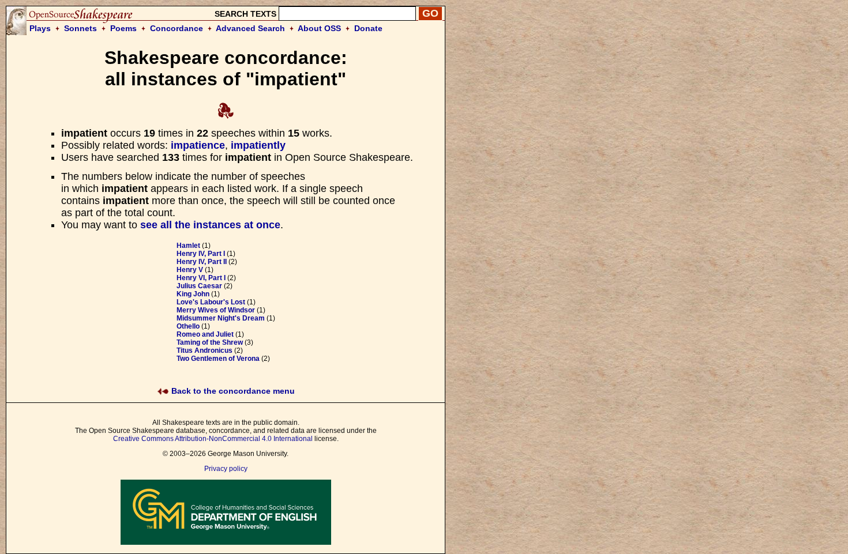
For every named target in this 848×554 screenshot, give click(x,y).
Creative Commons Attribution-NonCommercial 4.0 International (213, 439)
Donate (368, 28)
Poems (123, 28)
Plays (40, 28)
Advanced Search (250, 28)
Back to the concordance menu (232, 390)
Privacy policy (225, 469)
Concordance (176, 28)
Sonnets (80, 28)
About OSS (319, 28)
